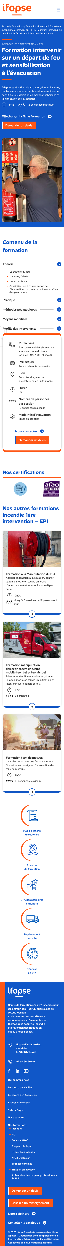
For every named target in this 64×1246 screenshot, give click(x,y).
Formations (18, 26)
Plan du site (15, 1239)
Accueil (6, 26)
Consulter (24, 1223)
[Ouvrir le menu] (58, 10)
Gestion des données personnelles (38, 1235)
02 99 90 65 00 (25, 1061)
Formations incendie (36, 26)
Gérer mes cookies (34, 1239)
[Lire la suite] (32, 614)
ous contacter (26, 431)
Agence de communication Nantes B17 (30, 1242)
